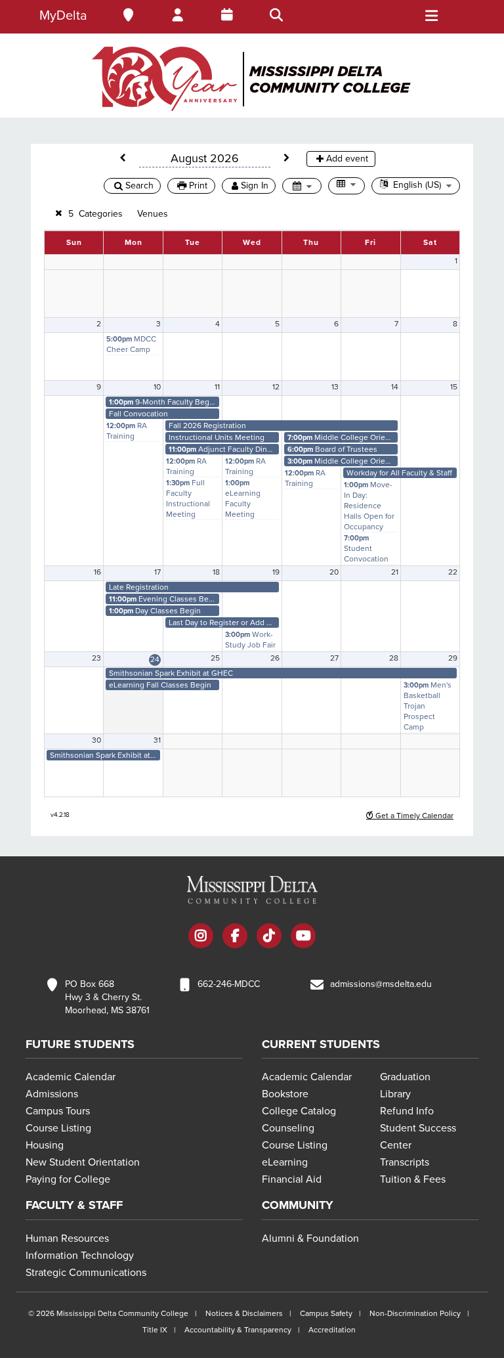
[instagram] (200, 937)
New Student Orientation (83, 1162)
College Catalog (299, 1111)
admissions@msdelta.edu (381, 984)
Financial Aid (292, 1179)
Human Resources (67, 1238)
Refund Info (407, 1111)
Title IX (154, 1329)
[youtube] (303, 937)
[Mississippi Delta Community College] (252, 79)
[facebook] (234, 937)
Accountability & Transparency (237, 1329)
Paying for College (68, 1179)
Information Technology (80, 1255)
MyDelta (63, 16)
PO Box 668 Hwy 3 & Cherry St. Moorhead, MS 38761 (107, 997)
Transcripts (404, 1162)
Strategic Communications (86, 1272)
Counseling (288, 1128)
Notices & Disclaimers (244, 1313)
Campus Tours (58, 1111)
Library (395, 1094)
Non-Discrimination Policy (415, 1313)
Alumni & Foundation (310, 1238)
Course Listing (58, 1128)
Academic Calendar (71, 1077)
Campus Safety (326, 1313)
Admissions (52, 1094)
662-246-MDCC (229, 984)
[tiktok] (269, 937)
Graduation (405, 1077)
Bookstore (285, 1094)
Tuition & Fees (413, 1179)
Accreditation (332, 1329)
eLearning (285, 1162)
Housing (45, 1145)
